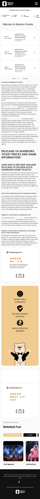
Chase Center (19, 218)
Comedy (30, 435)
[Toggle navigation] (36, 4)
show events (20, 79)
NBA (25, 108)
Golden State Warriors (14, 119)
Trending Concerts (12, 435)
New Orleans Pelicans (11, 107)
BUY (34, 37)
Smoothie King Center (8, 220)
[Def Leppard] (13, 451)
